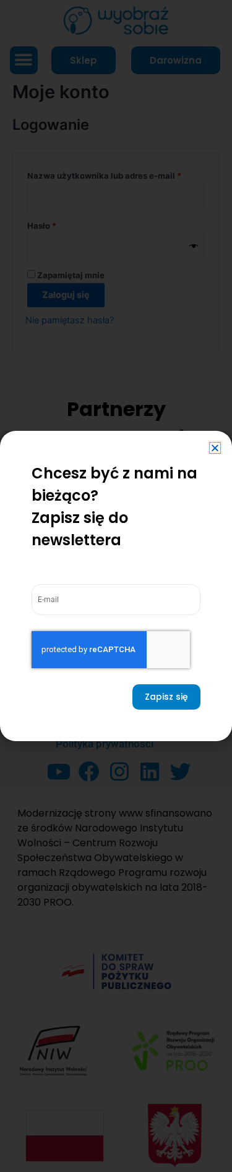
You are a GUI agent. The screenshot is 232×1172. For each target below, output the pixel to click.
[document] (116, 586)
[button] (215, 447)
